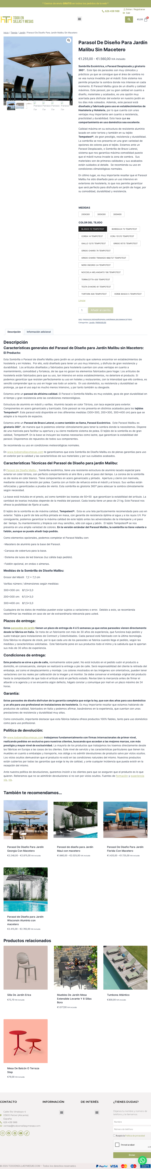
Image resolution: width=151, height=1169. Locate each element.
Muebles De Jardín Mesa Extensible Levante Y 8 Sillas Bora (74, 998)
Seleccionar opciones (21, 1008)
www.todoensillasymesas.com (25, 451)
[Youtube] (20, 1133)
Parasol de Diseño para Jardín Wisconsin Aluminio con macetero (25, 920)
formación (122, 775)
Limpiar (82, 300)
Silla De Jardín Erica (19, 994)
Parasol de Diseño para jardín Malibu (85, 463)
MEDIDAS (84, 207)
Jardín (92, 322)
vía (5, 779)
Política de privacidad (135, 1136)
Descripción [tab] (14, 331)
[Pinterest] (14, 1133)
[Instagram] (2, 1133)
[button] (79, 18)
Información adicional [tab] (39, 331)
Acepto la (130, 1136)
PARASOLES (101, 322)
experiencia (137, 775)
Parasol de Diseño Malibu (21, 470)
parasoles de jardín (23, 628)
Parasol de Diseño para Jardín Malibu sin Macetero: (99, 348)
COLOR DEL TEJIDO (90, 222)
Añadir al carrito (101, 310)
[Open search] (129, 19)
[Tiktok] (26, 1133)
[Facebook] (8, 1133)
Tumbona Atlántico (118, 994)
